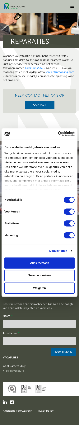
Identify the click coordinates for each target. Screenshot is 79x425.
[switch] (69, 211)
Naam (8, 315)
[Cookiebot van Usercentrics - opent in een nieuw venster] (58, 133)
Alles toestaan (39, 263)
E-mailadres (11, 333)
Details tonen (58, 250)
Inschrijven (63, 352)
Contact (39, 104)
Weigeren (39, 288)
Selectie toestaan (39, 275)
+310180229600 (35, 68)
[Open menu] (72, 6)
